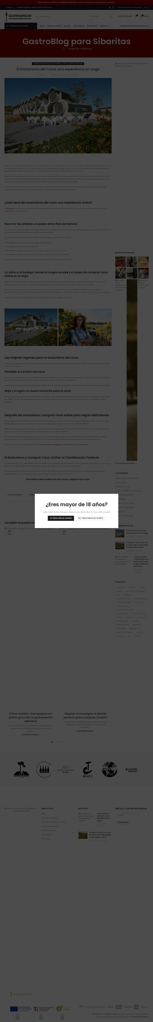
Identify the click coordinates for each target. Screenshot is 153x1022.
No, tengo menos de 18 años (90, 518)
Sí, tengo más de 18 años (60, 518)
